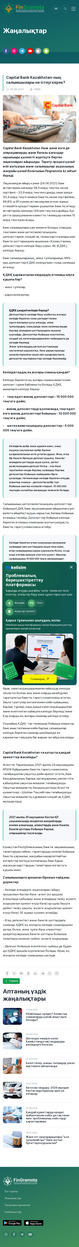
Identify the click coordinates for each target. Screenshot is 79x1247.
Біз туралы (11, 1191)
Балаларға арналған (17, 1205)
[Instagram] (57, 973)
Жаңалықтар (13, 1198)
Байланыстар (13, 1211)
